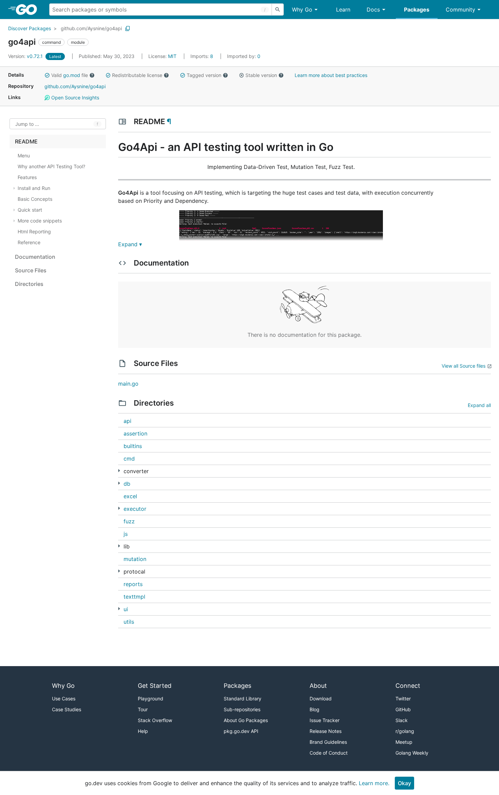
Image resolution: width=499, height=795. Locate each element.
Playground (150, 698)
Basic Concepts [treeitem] (35, 199)
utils (129, 621)
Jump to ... (27, 124)
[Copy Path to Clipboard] (128, 28)
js (126, 533)
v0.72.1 (26, 56)
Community (460, 9)
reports (133, 584)
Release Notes (325, 731)
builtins (133, 446)
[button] (47, 75)
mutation (135, 559)
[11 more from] (119, 546)
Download (321, 698)
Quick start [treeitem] (30, 210)
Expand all (479, 405)
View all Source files (463, 366)
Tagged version (204, 75)
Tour (143, 709)
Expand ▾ (130, 244)
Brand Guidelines (328, 742)
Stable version (261, 75)
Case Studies (66, 709)
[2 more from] (119, 470)
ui (126, 609)
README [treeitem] (26, 141)
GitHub (403, 709)
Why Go (302, 9)
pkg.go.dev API (241, 731)
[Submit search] (278, 9)
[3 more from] (119, 483)
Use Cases (63, 698)
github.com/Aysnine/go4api (91, 28)
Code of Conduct (329, 753)
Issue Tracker (324, 720)
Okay (404, 783)
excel (130, 496)
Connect (407, 685)
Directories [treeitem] (29, 283)
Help (143, 731)
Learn (343, 9)
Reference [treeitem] (29, 242)
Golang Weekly (411, 753)
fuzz (129, 521)
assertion (135, 433)
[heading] (28, 9)
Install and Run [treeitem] (34, 188)
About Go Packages (246, 720)
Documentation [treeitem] (35, 256)
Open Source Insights (74, 97)
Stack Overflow (155, 720)
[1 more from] (119, 508)
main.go (128, 383)
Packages (416, 9)
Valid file (69, 75)
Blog (314, 709)
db (127, 483)
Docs (373, 9)
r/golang (404, 731)
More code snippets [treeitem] (40, 221)
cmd (129, 458)
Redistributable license (137, 75)
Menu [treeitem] (24, 155)
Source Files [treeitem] (31, 270)
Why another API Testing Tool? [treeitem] (51, 166)
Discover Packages (29, 28)
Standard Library (242, 698)
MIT (172, 56)
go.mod (71, 75)
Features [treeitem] (27, 177)
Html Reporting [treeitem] (34, 231)
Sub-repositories (242, 709)
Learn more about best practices (331, 75)
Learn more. (374, 783)
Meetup (403, 742)
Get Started (154, 685)
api (127, 421)
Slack (401, 720)
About (318, 685)
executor (135, 508)
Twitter (403, 698)
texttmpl (134, 596)
